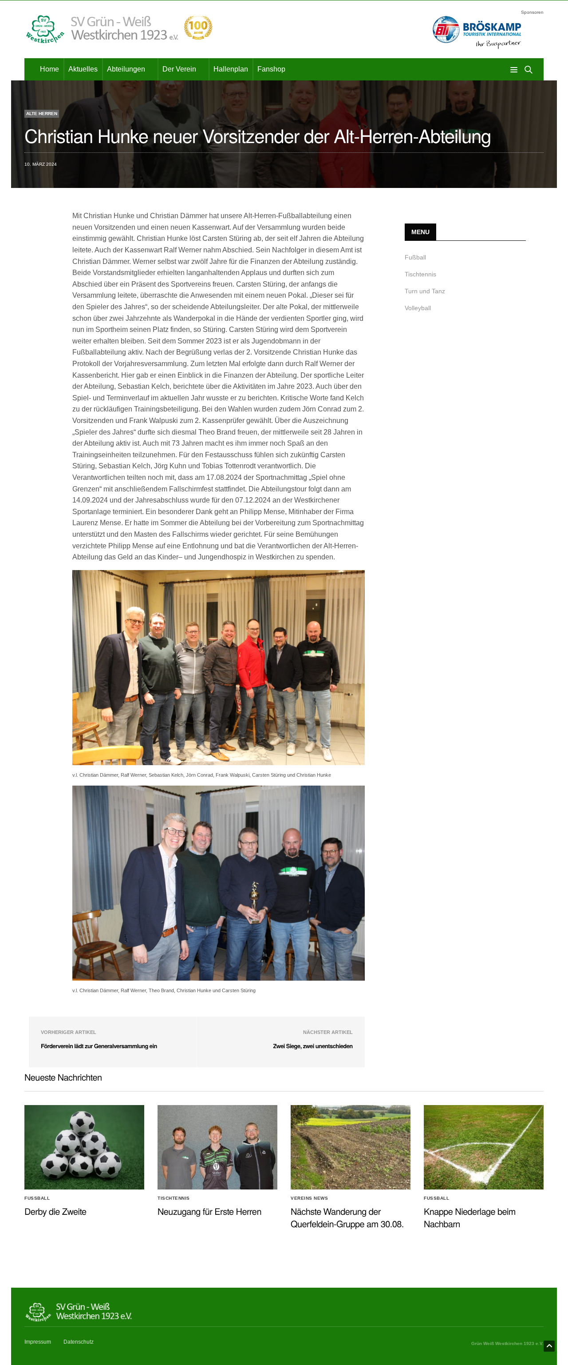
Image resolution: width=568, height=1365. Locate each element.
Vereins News (309, 1198)
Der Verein (179, 69)
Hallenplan (230, 69)
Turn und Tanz (425, 291)
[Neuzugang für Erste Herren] (217, 1147)
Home (49, 69)
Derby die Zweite (55, 1211)
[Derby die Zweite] (84, 1147)
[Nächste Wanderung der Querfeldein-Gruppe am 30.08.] (350, 1147)
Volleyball (418, 307)
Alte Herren (41, 113)
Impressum (37, 1342)
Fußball (415, 257)
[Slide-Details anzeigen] (477, 32)
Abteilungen (126, 69)
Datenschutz (78, 1342)
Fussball (37, 1198)
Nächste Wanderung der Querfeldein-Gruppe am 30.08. (347, 1217)
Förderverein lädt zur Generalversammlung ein (99, 1046)
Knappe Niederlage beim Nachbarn (470, 1217)
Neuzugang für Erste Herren (209, 1211)
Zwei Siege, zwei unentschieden (312, 1046)
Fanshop (271, 69)
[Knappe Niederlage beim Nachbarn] (484, 1147)
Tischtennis (420, 274)
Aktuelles (83, 69)
